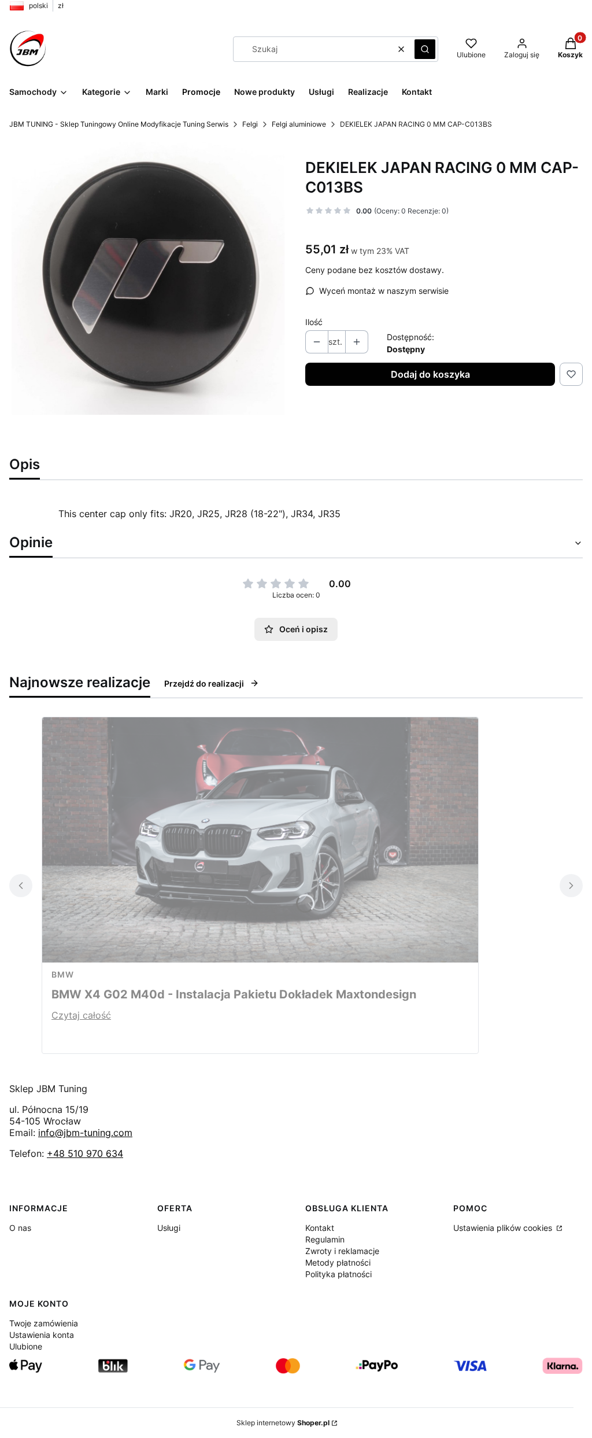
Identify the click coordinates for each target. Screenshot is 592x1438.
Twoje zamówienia (43, 1323)
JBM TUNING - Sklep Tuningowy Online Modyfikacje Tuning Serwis (118, 124)
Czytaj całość (81, 1015)
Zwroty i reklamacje (342, 1251)
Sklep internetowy (283, 1422)
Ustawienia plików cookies (503, 1228)
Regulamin (325, 1239)
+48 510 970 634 (85, 1153)
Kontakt (319, 1228)
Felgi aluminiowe (299, 124)
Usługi (168, 1228)
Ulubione (25, 1346)
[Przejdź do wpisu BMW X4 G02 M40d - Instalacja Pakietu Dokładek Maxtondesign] (260, 840)
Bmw (62, 974)
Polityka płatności (338, 1274)
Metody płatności (338, 1262)
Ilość (314, 322)
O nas (20, 1228)
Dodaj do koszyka (430, 374)
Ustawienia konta (41, 1335)
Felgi (250, 124)
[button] (425, 49)
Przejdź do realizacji (204, 683)
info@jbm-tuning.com (85, 1132)
